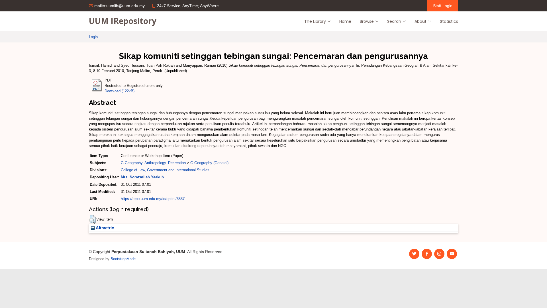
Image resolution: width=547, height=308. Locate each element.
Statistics (449, 21)
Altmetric (104, 228)
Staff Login (442, 5)
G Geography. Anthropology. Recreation (153, 163)
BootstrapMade (123, 259)
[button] (92, 219)
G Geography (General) (209, 163)
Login (93, 37)
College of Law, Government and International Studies (165, 170)
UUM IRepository (122, 20)
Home (345, 21)
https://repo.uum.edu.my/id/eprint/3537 (153, 199)
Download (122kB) (119, 91)
